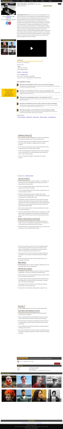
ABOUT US (44, 426)
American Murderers (52, 117)
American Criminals (43, 117)
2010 (27, 74)
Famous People (28, 427)
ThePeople (7, 1)
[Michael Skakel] (4, 44)
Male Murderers (29, 117)
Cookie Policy (29, 426)
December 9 (23, 74)
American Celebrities (21, 117)
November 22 (9, 16)
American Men (25, 72)
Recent (35, 425)
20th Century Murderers (37, 422)
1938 (13, 16)
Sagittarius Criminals (29, 175)
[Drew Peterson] (4, 51)
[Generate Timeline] (22, 358)
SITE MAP (24, 426)
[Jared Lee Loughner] (12, 44)
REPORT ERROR (57, 363)
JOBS (47, 426)
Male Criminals (36, 117)
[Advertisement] (35, 10)
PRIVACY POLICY (35, 426)
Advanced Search (47, 5)
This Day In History (18, 426)
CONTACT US (40, 426)
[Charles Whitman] (12, 51)
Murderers (19, 72)
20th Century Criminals (29, 422)
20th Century (24, 422)
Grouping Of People (30, 425)
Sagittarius (8, 18)
